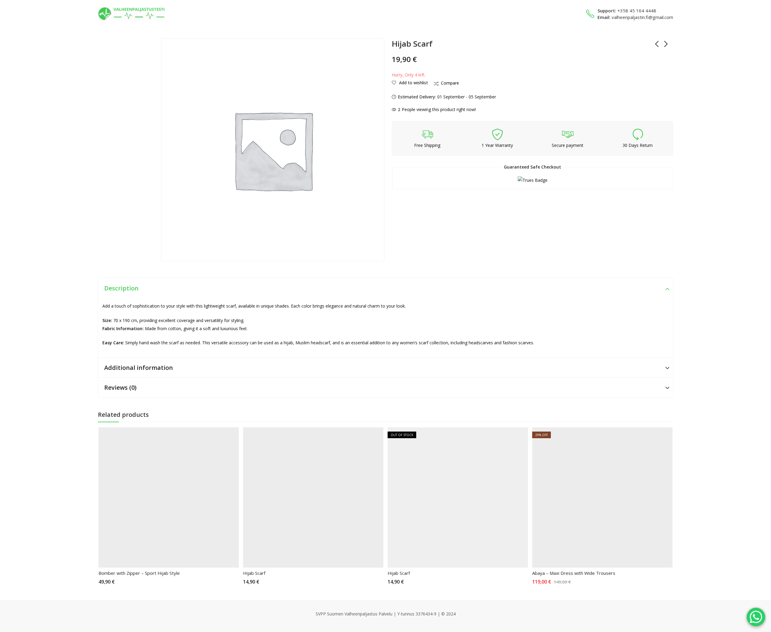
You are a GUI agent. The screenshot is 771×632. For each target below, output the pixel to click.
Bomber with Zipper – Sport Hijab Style (139, 573)
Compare (450, 83)
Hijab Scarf (254, 573)
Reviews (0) (120, 387)
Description (121, 288)
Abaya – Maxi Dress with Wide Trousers (573, 573)
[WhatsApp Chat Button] (756, 617)
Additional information (138, 368)
